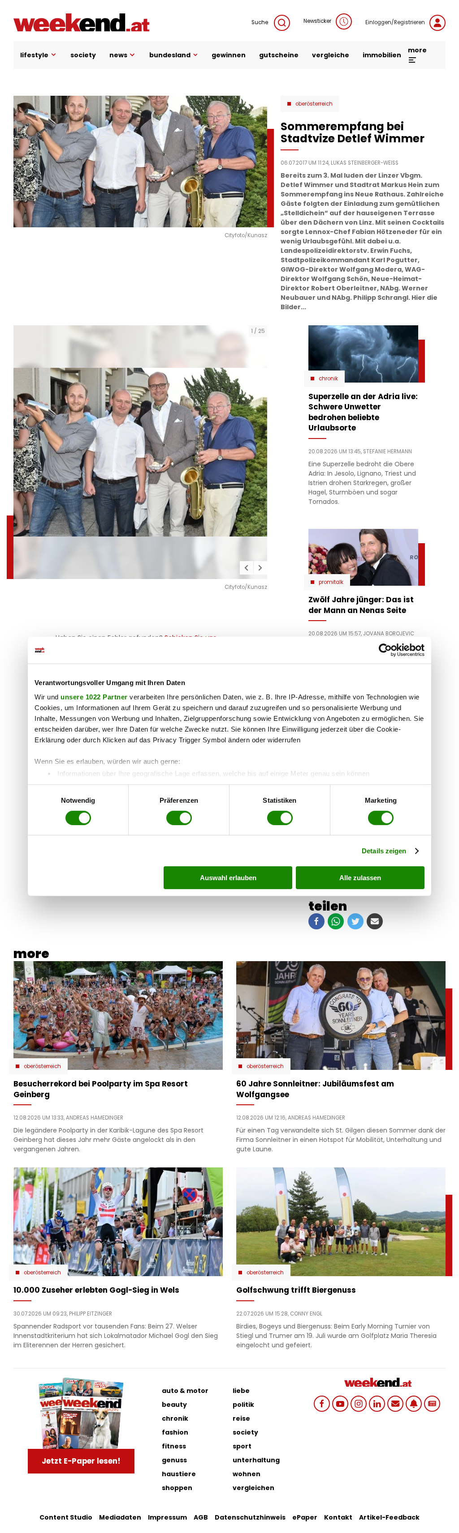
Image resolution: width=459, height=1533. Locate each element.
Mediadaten (120, 1517)
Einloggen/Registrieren (395, 22)
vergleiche (330, 55)
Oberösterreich (314, 103)
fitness (174, 1446)
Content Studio (65, 1517)
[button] (246, 568)
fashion (175, 1432)
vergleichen (253, 1487)
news (118, 55)
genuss (174, 1460)
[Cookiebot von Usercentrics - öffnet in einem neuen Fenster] (385, 650)
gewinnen (229, 55)
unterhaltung (256, 1460)
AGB (201, 1517)
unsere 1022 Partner (94, 696)
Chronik (328, 378)
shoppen (177, 1487)
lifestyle (34, 55)
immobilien (382, 55)
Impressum (167, 1517)
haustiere (179, 1473)
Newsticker (317, 21)
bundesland (170, 55)
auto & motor (185, 1390)
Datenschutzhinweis (250, 1517)
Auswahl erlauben (228, 877)
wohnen (246, 1473)
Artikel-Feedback (389, 1517)
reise (241, 1418)
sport (242, 1446)
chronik (175, 1418)
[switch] (179, 818)
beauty (174, 1404)
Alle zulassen (360, 877)
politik (243, 1404)
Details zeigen (384, 851)
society (83, 55)
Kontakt (338, 1517)
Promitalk (331, 582)
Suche (260, 22)
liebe (241, 1390)
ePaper (304, 1517)
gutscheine (279, 55)
